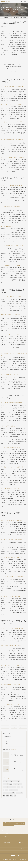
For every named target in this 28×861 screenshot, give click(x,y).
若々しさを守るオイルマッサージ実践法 (13, 64)
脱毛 (10, 789)
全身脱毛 (10, 784)
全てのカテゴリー (7, 736)
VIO (13, 789)
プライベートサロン (6, 792)
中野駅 (7, 789)
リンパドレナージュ (12, 787)
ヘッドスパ (5, 784)
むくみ (11, 795)
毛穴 (15, 795)
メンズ (12, 781)
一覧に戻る (14, 727)
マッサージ (5, 787)
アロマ (18, 787)
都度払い (13, 792)
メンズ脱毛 (6, 743)
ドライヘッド (17, 781)
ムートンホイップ (6, 781)
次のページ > (23, 727)
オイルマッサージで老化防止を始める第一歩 (15, 67)
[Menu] (25, 1)
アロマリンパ (6, 738)
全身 (22, 787)
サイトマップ (21, 852)
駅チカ (7, 795)
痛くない (21, 792)
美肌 (4, 795)
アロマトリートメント (17, 784)
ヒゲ (16, 789)
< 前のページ (5, 727)
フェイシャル (6, 741)
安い (17, 792)
